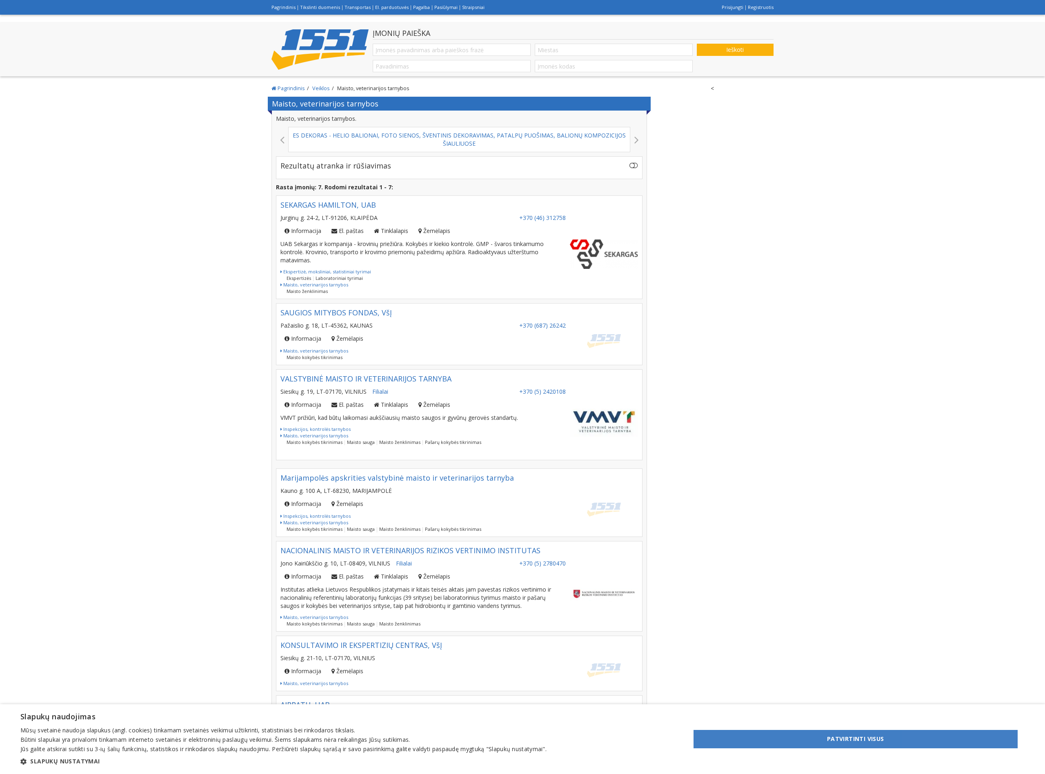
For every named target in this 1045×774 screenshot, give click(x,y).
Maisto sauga (361, 442)
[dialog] (522, 739)
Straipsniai (473, 7)
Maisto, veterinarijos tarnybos (315, 285)
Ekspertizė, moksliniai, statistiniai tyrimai (326, 271)
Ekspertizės (299, 278)
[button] (283, 761)
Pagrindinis (283, 7)
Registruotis (761, 7)
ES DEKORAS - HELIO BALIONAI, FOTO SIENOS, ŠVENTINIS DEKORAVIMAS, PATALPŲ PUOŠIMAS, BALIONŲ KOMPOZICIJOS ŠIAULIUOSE (241, 139)
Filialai (380, 391)
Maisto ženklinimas (307, 291)
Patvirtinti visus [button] (855, 739)
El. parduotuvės (392, 7)
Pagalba (421, 7)
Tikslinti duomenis (320, 7)
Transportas (358, 7)
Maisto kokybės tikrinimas (314, 357)
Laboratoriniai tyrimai (339, 278)
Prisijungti (732, 7)
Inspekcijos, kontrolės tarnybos (316, 429)
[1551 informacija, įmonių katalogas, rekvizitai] (320, 49)
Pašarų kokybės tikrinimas (453, 442)
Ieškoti (735, 49)
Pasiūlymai (446, 7)
